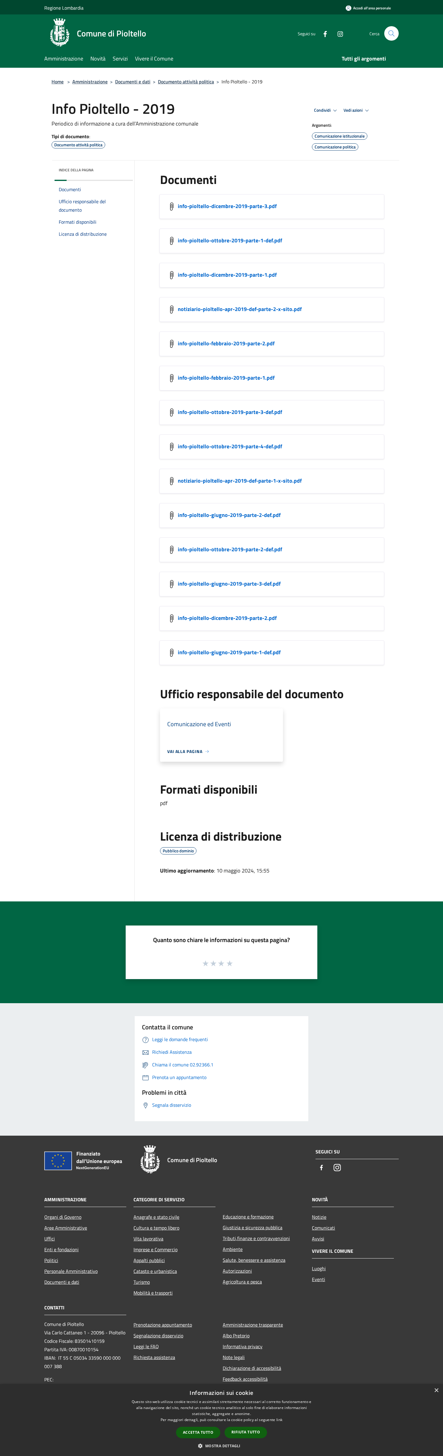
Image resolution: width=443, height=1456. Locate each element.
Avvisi (318, 1238)
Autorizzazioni (237, 1270)
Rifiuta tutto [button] (245, 1432)
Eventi (318, 1279)
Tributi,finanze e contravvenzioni (256, 1238)
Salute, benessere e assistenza (254, 1260)
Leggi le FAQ (146, 1346)
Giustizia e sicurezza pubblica (252, 1227)
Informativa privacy (242, 1346)
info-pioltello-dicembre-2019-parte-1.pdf (227, 275)
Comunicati (323, 1227)
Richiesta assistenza (154, 1357)
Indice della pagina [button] (76, 170)
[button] (221, 1446)
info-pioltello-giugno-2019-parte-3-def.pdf (229, 584)
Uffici (49, 1238)
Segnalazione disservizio (158, 1335)
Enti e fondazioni (61, 1249)
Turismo (142, 1282)
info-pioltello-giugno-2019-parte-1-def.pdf (229, 652)
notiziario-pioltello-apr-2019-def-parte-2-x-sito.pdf (240, 309)
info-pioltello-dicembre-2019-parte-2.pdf (227, 618)
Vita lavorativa (148, 1238)
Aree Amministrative (65, 1227)
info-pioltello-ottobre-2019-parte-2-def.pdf (230, 549)
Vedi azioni (353, 110)
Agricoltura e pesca (242, 1281)
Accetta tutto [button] (198, 1432)
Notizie (319, 1217)
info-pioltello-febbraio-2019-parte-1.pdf (226, 378)
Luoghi (319, 1268)
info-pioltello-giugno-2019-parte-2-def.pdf (229, 515)
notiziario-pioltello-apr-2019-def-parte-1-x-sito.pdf (240, 481)
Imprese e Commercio (156, 1249)
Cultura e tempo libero (156, 1227)
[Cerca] (391, 33)
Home (58, 81)
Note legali (234, 1357)
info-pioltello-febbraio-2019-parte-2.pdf (226, 343)
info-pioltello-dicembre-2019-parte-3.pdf (227, 206)
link (279, 1419)
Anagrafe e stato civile (156, 1217)
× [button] (436, 1390)
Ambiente (233, 1249)
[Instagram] (338, 33)
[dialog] (221, 1420)
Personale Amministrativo (71, 1271)
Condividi (322, 110)
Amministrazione (90, 81)
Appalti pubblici (149, 1260)
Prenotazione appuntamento (163, 1324)
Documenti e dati (132, 81)
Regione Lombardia (63, 7)
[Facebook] (323, 33)
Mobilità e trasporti (153, 1292)
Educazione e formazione (248, 1216)
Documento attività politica (186, 81)
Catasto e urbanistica (155, 1271)
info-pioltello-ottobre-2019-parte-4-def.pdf (230, 446)
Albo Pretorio (236, 1335)
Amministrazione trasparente (253, 1324)
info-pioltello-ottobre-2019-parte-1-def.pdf (230, 240)
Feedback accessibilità (245, 1379)
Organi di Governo (62, 1217)
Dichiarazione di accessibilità (252, 1368)
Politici (51, 1260)
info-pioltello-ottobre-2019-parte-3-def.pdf (230, 412)
